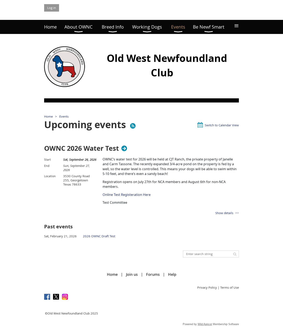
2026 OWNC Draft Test (99, 236)
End (47, 166)
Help (172, 274)
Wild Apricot (205, 324)
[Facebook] (47, 297)
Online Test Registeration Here (127, 194)
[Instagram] (65, 297)
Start (47, 159)
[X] (56, 297)
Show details (224, 213)
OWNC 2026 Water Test (81, 148)
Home (48, 116)
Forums (153, 274)
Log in (51, 8)
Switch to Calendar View (222, 125)
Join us (132, 274)
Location (50, 176)
